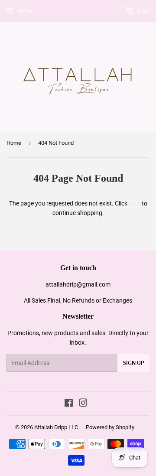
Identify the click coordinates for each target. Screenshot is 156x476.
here (134, 203)
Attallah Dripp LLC (56, 427)
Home (13, 143)
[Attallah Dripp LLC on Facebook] (68, 404)
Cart (143, 10)
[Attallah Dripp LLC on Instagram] (83, 404)
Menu (24, 10)
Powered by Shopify (110, 427)
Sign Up (133, 363)
